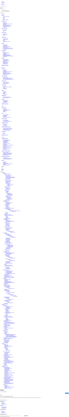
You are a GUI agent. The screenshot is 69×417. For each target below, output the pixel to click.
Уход (3, 35)
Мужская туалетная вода (6, 97)
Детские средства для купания (7, 117)
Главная (3, 168)
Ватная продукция (5, 59)
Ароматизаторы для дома (6, 156)
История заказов (4, 412)
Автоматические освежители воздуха (7, 158)
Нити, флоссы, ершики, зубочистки (7, 25)
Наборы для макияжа (5, 19)
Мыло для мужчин (5, 83)
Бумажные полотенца (5, 139)
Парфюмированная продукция (7, 55)
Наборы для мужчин (5, 103)
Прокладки (4, 61)
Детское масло (5, 124)
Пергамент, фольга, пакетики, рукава (7, 163)
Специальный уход (5, 34)
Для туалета (4, 148)
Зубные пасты (5, 22)
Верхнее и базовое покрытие (6, 46)
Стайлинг (4, 30)
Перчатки (4, 164)
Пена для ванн (5, 116)
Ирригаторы (4, 24)
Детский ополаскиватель (6, 129)
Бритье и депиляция (5, 38)
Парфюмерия (4, 50)
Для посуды (4, 143)
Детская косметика (5, 122)
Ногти (3, 43)
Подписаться (26, 415)
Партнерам (3, 403)
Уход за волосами (4, 28)
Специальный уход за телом (6, 41)
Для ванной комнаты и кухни (6, 140)
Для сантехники (5, 144)
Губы (3, 18)
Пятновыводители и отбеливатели (7, 153)
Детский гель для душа (6, 114)
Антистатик (4, 161)
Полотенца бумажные (6, 60)
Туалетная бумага (5, 101)
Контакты (3, 402)
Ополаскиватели (5, 110)
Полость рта (4, 21)
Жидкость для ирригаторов (6, 72)
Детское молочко (5, 125)
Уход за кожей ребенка (6, 120)
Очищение (4, 86)
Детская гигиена (4, 118)
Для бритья (4, 91)
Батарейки (4, 162)
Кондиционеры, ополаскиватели (7, 154)
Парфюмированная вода (6, 52)
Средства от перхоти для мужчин (7, 78)
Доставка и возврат (4, 407)
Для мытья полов (5, 141)
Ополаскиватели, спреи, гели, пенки (7, 71)
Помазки (4, 93)
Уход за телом (4, 37)
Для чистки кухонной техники (7, 146)
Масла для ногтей (5, 47)
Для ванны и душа (5, 39)
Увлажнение (4, 88)
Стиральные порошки (6, 152)
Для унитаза (4, 145)
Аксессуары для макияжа (6, 16)
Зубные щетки (5, 23)
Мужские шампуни (5, 77)
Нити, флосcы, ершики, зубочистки (7, 73)
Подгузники (3, 131)
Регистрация (3, 411)
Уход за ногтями (5, 44)
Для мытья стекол (5, 142)
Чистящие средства (5, 138)
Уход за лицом (4, 32)
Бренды (3, 169)
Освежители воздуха (5, 157)
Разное (3, 160)
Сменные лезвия (5, 94)
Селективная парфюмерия (6, 54)
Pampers (4, 133)
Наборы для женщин (5, 65)
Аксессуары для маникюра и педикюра (8, 48)
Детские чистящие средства (6, 126)
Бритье (3, 90)
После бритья (4, 92)
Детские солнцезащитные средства (7, 121)
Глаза (3, 87)
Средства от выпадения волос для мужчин (8, 79)
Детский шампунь (5, 115)
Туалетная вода (5, 53)
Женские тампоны (5, 63)
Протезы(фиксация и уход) (6, 26)
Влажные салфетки (5, 62)
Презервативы (5, 102)
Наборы (4, 111)
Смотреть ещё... (5, 49)
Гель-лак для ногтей (5, 45)
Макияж (3, 15)
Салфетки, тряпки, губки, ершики (7, 147)
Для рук (4, 40)
